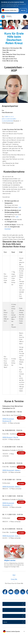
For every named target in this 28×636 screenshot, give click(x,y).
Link (20, 207)
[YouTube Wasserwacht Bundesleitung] (10, 591)
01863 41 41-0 (8, 116)
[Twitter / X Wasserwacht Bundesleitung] (22, 591)
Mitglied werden (9, 560)
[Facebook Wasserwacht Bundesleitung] (4, 591)
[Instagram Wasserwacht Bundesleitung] (16, 591)
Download (8, 229)
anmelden (21, 418)
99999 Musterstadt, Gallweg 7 (11, 470)
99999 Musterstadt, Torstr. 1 (11, 536)
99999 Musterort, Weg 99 (10, 437)
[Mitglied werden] (14, 551)
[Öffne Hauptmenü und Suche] (25, 17)
